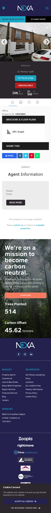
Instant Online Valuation (12, 19)
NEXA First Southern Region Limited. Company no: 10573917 (13, 418)
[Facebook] (19, 354)
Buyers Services (8, 389)
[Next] (46, 42)
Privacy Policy (31, 393)
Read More (15, 202)
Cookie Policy (31, 396)
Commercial (7, 378)
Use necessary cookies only (24, 508)
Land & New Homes (10, 382)
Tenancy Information (34, 389)
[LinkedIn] (31, 354)
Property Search (9, 375)
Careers (5, 400)
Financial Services (9, 393)
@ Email (9, 155)
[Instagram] (25, 354)
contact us (18, 225)
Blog (4, 396)
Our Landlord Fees (33, 386)
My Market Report (38, 19)
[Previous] (4, 42)
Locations (30, 382)
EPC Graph (18, 131)
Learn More (25, 295)
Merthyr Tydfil (27, 71)
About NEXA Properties (11, 386)
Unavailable (25, 85)
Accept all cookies (24, 501)
